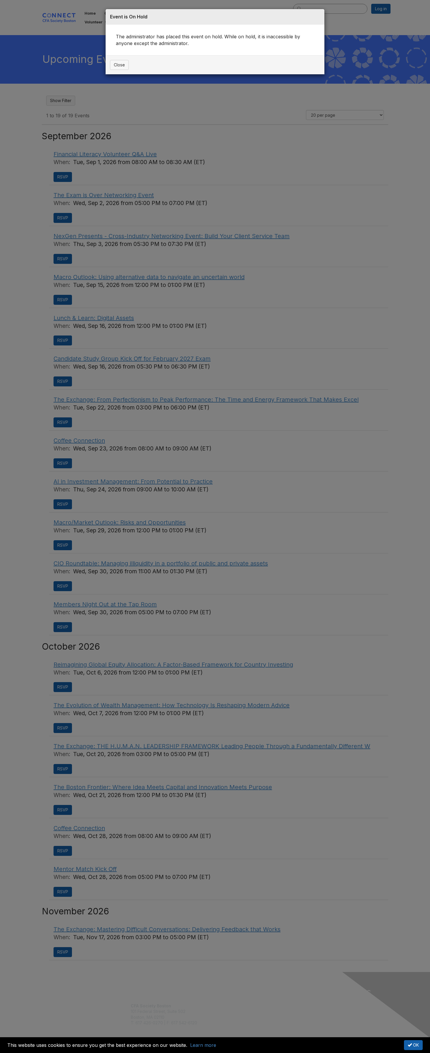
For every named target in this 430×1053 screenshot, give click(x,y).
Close (119, 64)
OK (415, 1044)
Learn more (203, 1045)
